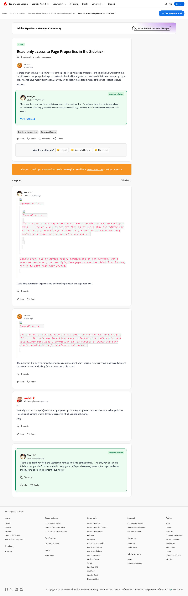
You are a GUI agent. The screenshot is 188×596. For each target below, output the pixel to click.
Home (4, 13)
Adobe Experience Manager (38, 13)
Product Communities (17, 13)
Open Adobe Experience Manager (153, 28)
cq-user (27, 64)
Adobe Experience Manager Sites (63, 13)
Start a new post (95, 169)
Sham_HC (31, 96)
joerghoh (28, 398)
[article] (71, 245)
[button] (171, 13)
